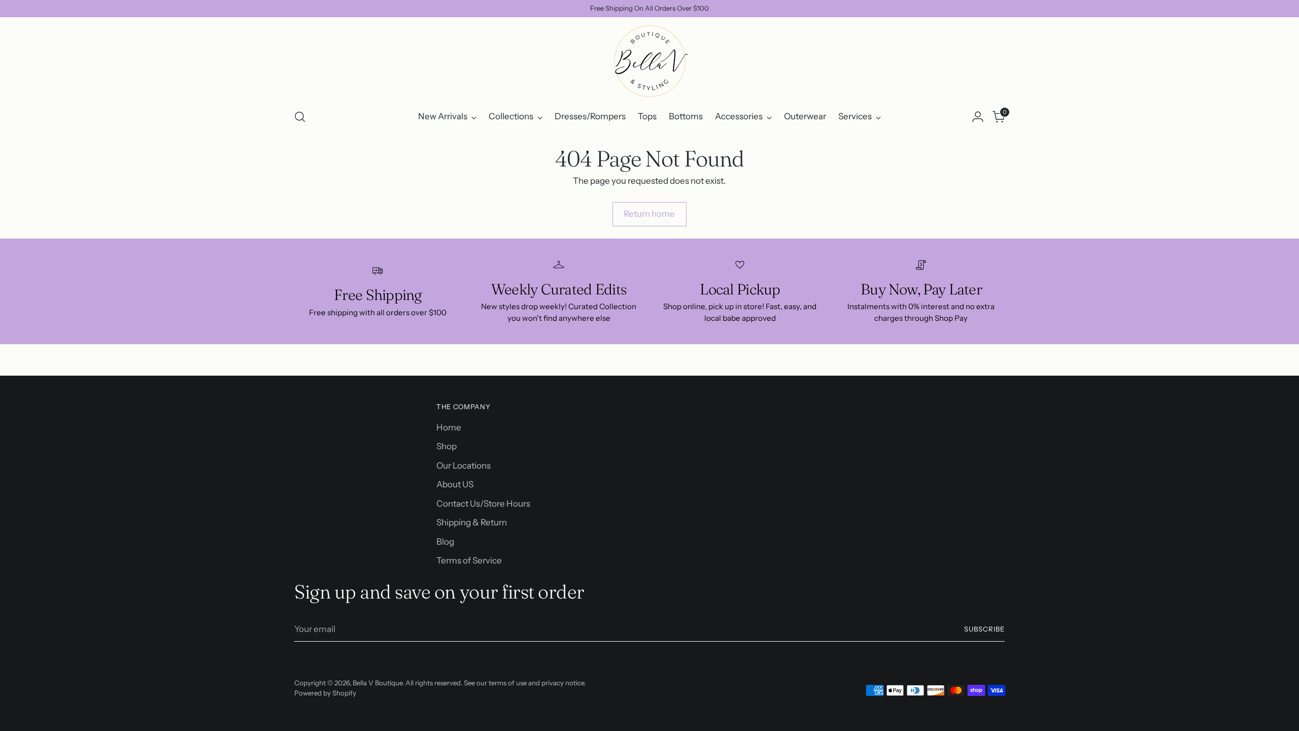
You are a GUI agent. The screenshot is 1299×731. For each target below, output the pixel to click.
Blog (445, 542)
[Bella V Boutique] (649, 61)
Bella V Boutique (377, 683)
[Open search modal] (300, 117)
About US (454, 484)
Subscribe (984, 629)
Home (448, 427)
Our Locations (463, 465)
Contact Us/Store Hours (483, 504)
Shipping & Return (471, 522)
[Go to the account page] (978, 117)
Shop (446, 446)
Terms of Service (469, 560)
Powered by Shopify (325, 693)
